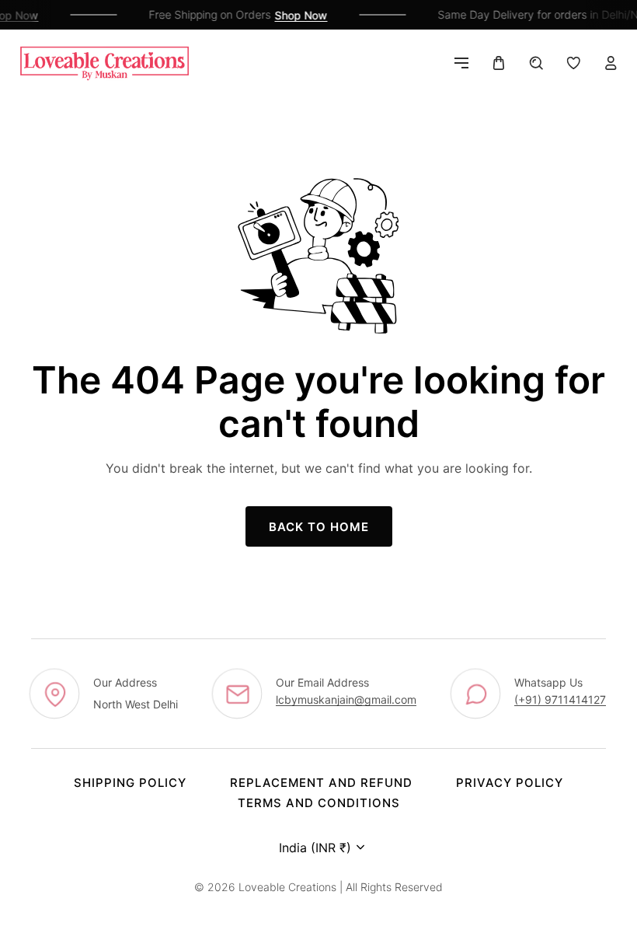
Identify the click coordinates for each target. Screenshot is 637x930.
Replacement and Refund (321, 782)
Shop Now (297, 15)
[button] (461, 63)
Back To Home (319, 526)
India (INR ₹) (315, 847)
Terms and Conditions (319, 802)
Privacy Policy (509, 782)
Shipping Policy (130, 782)
